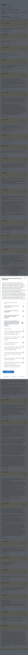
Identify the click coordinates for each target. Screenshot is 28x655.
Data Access (14, 376)
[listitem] (14, 303)
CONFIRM (8, 371)
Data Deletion (6, 376)
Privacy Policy (22, 376)
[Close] (25, 278)
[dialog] (14, 327)
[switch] (23, 306)
